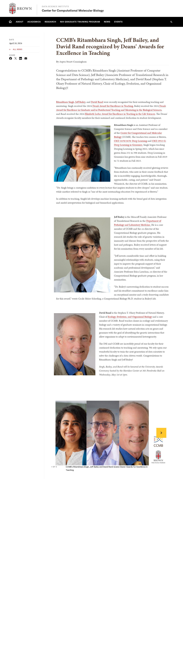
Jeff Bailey (80, 102)
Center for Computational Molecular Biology (73, 10)
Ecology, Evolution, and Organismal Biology (130, 316)
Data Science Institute (55, 6)
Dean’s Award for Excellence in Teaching (112, 106)
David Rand (97, 102)
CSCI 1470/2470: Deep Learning (130, 141)
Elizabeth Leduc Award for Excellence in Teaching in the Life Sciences (120, 114)
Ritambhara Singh (65, 102)
